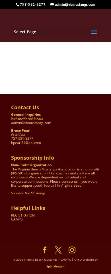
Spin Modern (55, 266)
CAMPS (17, 219)
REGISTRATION (23, 215)
